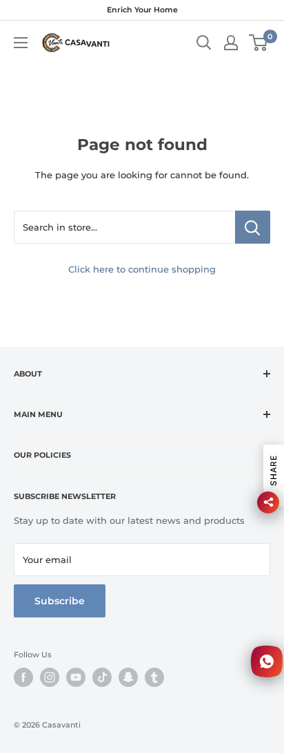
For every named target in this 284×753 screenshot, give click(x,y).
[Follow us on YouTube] (75, 677)
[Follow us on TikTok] (102, 677)
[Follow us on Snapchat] (128, 677)
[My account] (231, 42)
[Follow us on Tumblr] (154, 677)
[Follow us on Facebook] (23, 677)
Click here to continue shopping (142, 269)
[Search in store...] (252, 227)
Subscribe (59, 601)
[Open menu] (21, 42)
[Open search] (204, 42)
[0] (258, 42)
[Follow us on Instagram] (49, 677)
